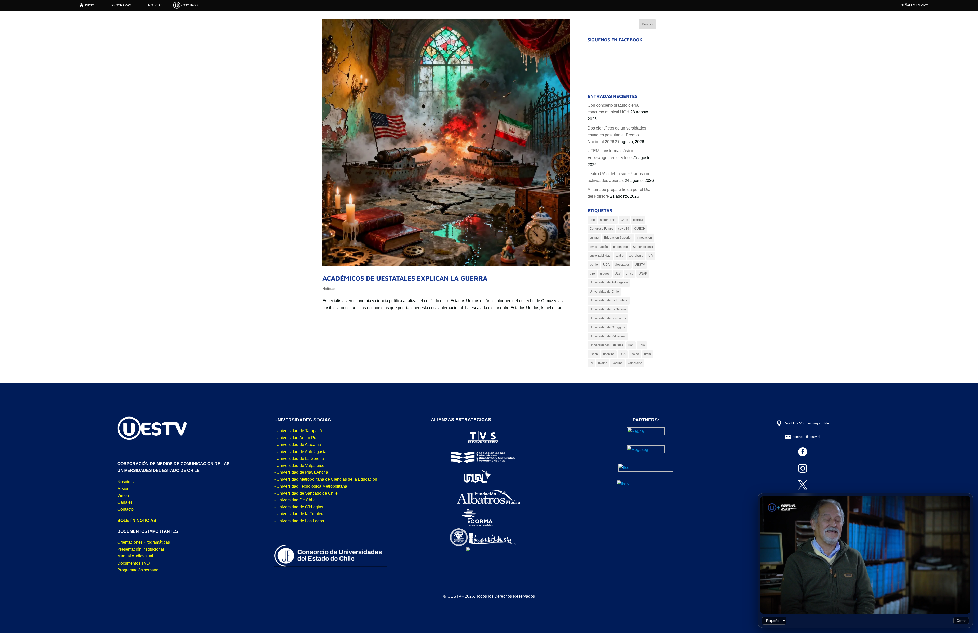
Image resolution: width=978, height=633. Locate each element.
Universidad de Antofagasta (609, 282)
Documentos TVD (133, 563)
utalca (635, 354)
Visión (123, 495)
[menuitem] (86, 5)
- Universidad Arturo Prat (296, 438)
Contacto (125, 509)
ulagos (604, 273)
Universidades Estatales (606, 345)
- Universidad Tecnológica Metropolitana (310, 486)
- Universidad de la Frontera (299, 514)
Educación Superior (618, 237)
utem (647, 354)
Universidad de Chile (604, 291)
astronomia (608, 220)
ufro (592, 273)
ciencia (638, 220)
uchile (594, 264)
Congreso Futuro (601, 229)
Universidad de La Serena (608, 309)
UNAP (643, 273)
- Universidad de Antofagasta (300, 452)
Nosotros (125, 482)
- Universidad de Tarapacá (298, 431)
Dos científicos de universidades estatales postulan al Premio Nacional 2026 (617, 135)
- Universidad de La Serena (299, 458)
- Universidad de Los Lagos (299, 521)
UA (650, 255)
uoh (631, 345)
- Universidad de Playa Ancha (301, 472)
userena (609, 354)
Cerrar (961, 621)
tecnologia (636, 255)
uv (591, 363)
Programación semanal (138, 570)
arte (592, 220)
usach (594, 354)
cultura (594, 237)
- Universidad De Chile (295, 500)
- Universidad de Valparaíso (299, 465)
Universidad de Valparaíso (608, 336)
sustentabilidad (600, 255)
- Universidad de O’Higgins (298, 507)
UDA (606, 264)
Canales (125, 502)
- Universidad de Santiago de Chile (306, 493)
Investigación (599, 247)
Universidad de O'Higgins (607, 327)
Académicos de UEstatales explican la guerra (404, 278)
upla (642, 345)
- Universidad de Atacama (297, 444)
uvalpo (602, 363)
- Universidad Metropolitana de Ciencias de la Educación (325, 479)
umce (629, 273)
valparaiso (635, 363)
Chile (624, 220)
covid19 (623, 229)
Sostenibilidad (643, 247)
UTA (623, 354)
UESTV (640, 264)
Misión (123, 488)
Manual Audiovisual (135, 556)
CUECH (639, 229)
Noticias (328, 288)
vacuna (618, 363)
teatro (620, 255)
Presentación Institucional (140, 549)
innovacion (644, 237)
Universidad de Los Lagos (608, 318)
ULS (618, 273)
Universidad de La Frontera (609, 300)
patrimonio (620, 247)
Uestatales (622, 264)
